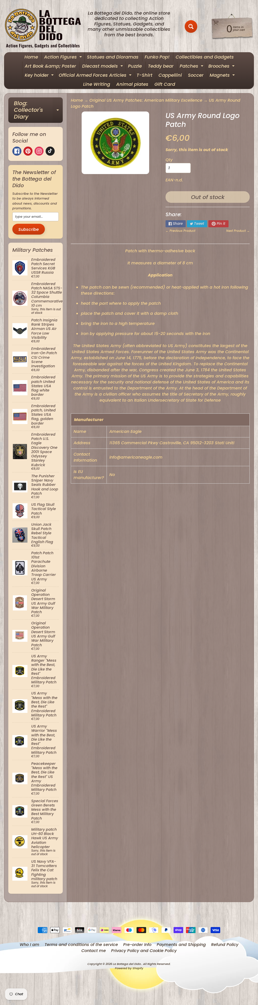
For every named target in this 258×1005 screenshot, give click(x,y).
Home (31, 57)
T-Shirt (144, 75)
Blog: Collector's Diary (38, 110)
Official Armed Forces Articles (96, 76)
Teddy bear (161, 66)
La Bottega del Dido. (127, 964)
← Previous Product (180, 231)
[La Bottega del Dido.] (45, 26)
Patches (192, 67)
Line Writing (96, 84)
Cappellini (170, 75)
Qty (169, 160)
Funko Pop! (157, 57)
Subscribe (28, 229)
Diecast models (103, 67)
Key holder (40, 76)
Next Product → (238, 231)
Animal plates (132, 84)
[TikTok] (50, 151)
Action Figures (63, 58)
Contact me (93, 951)
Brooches (222, 67)
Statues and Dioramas (113, 57)
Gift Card (164, 84)
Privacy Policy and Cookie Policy (144, 951)
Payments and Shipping (181, 944)
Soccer (196, 75)
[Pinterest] (28, 151)
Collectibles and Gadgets (205, 57)
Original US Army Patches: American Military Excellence (145, 100)
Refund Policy (224, 944)
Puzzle (135, 66)
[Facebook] (16, 151)
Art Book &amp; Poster (50, 66)
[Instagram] (39, 151)
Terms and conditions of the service (81, 944)
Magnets (223, 76)
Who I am (29, 944)
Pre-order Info (137, 944)
